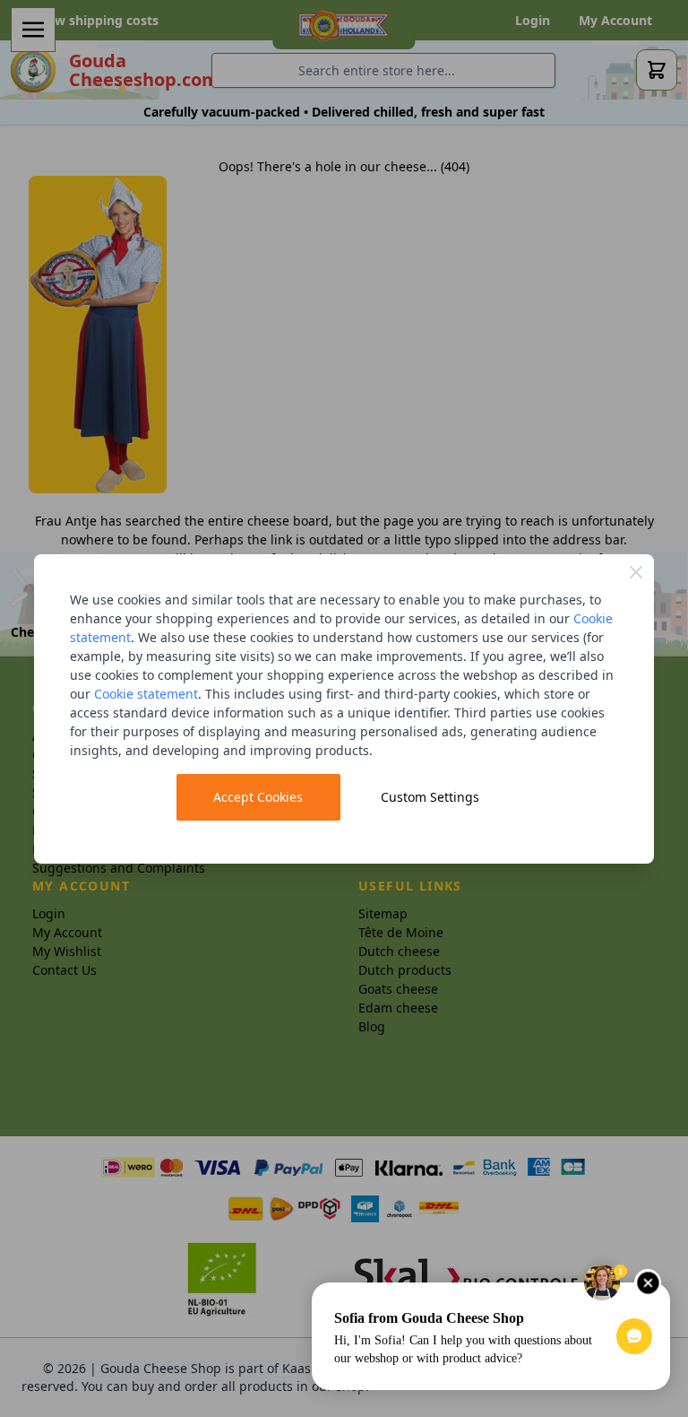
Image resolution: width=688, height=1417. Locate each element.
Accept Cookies (258, 796)
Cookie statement (146, 693)
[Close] (636, 572)
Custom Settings (430, 796)
